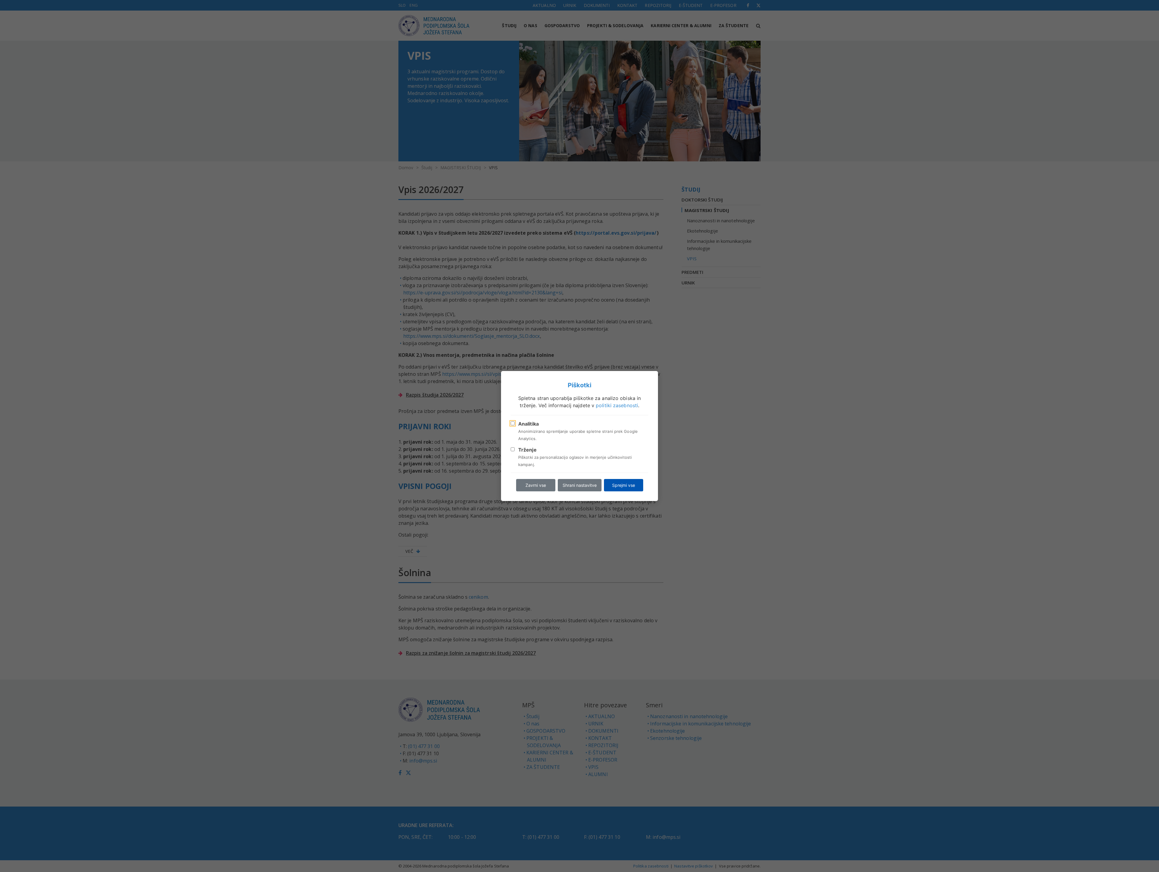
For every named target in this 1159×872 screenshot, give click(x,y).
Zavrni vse (535, 485)
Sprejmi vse (623, 485)
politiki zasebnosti (617, 405)
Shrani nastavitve (580, 485)
